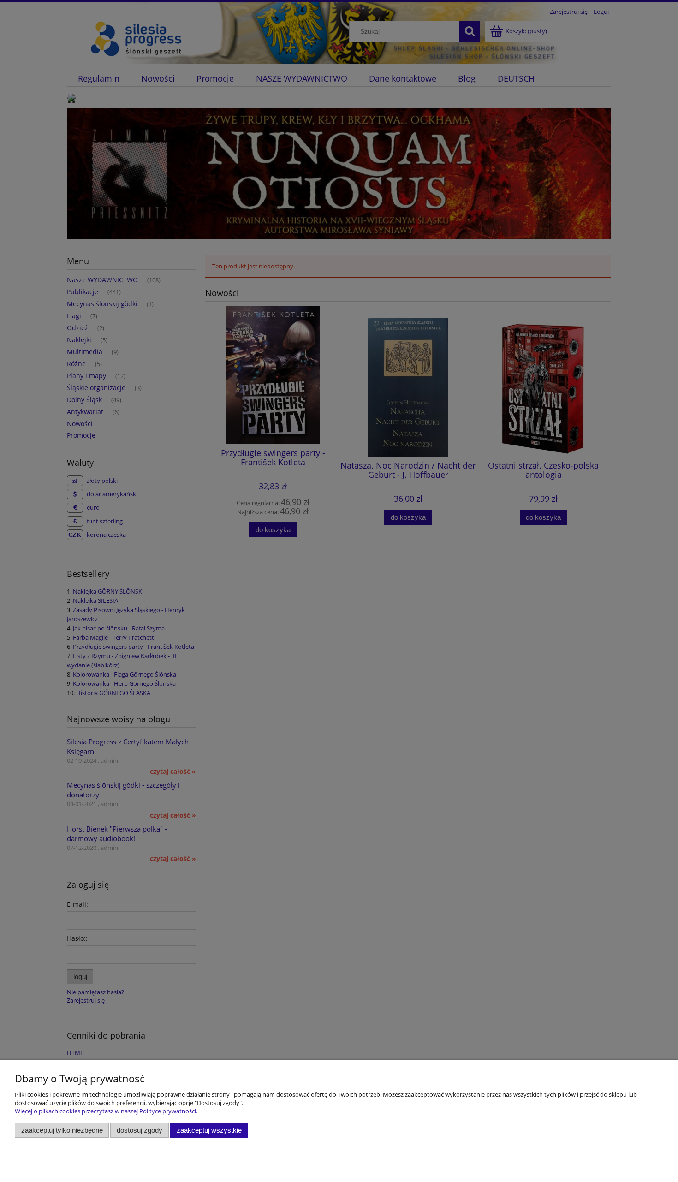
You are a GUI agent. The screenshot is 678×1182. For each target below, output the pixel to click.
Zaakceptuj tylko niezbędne (62, 1130)
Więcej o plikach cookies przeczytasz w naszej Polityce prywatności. (106, 1111)
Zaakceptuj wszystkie (209, 1130)
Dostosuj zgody (139, 1130)
